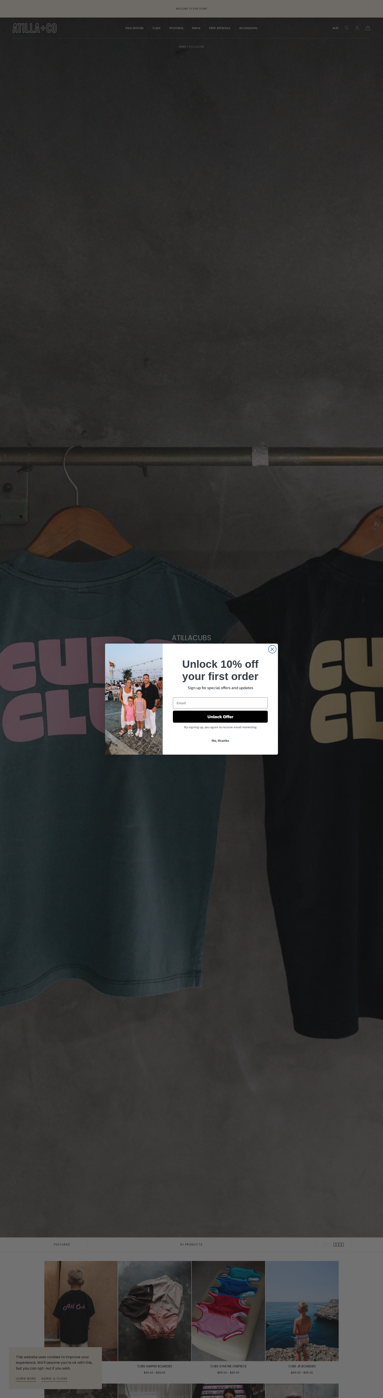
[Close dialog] (272, 649)
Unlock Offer (220, 716)
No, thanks (220, 740)
